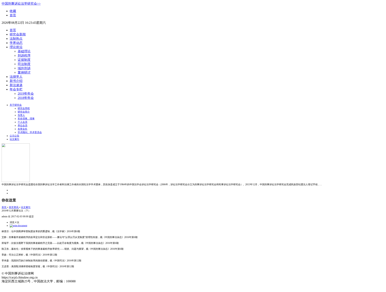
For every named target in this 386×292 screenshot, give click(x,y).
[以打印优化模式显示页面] (18, 225)
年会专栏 (16, 89)
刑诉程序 (24, 55)
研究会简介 (24, 111)
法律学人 (16, 76)
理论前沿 (16, 47)
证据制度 (24, 59)
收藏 (13, 11)
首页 (13, 15)
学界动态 (16, 43)
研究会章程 (24, 108)
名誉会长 (22, 128)
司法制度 (24, 64)
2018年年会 (26, 97)
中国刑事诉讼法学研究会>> (21, 3)
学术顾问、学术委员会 (30, 132)
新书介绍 (16, 81)
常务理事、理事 (26, 118)
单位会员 (22, 125)
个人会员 (22, 122)
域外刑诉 (24, 68)
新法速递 (16, 85)
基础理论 (24, 51)
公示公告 (14, 135)
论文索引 (14, 139)
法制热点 (16, 38)
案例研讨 (24, 72)
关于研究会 (16, 105)
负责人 (21, 115)
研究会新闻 (18, 34)
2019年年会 (26, 93)
